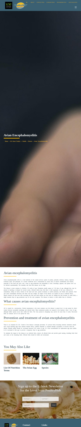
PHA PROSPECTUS (61, 2)
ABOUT (32, 2)
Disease (30, 141)
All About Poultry (15, 141)
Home (6, 141)
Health (24, 141)
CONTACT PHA (40, 2)
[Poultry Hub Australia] (16, 5)
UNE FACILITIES (73, 2)
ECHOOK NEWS (51, 2)
